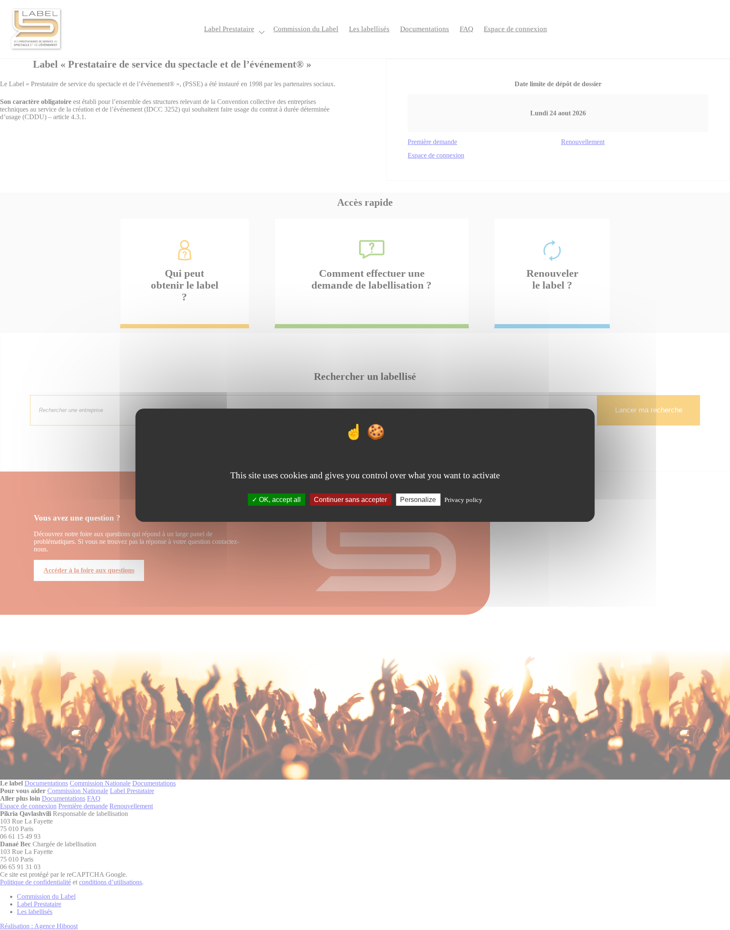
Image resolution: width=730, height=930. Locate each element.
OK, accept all (279, 499)
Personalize (418, 499)
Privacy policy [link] (463, 499)
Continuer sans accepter (350, 499)
